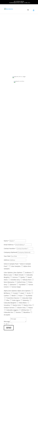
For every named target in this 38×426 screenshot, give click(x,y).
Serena (18, 312)
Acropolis (7, 315)
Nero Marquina (9, 282)
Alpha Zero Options (10, 291)
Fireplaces (7, 381)
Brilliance (7, 293)
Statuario (13, 284)
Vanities (6, 374)
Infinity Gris (25, 310)
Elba (7, 300)
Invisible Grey (15, 280)
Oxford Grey (21, 282)
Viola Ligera (16, 300)
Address (6, 260)
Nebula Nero (27, 280)
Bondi (14, 295)
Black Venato (19, 275)
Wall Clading (8, 378)
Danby (22, 277)
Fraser (20, 295)
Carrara (15, 277)
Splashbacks (8, 370)
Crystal (15, 293)
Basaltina (27, 312)
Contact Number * (10, 248)
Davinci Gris (17, 305)
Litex (5, 390)
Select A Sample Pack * (12, 264)
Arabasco (28, 272)
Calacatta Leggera (12, 310)
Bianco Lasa (8, 275)
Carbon (6, 295)
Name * (6, 241)
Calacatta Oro (8, 312)
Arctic (29, 293)
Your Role (7, 256)
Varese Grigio (16, 287)
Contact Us (10, 144)
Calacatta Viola (27, 298)
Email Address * (9, 245)
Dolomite (26, 300)
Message (7, 321)
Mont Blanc (23, 303)
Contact (6, 403)
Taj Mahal (22, 284)
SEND (8, 327)
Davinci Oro (28, 305)
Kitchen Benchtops (10, 366)
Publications (8, 399)
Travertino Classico (12, 298)
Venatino (7, 305)
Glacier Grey (21, 308)
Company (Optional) (10, 252)
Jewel (22, 293)
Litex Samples (16, 266)
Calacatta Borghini (10, 303)
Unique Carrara (9, 308)
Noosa (30, 308)
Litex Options (8, 272)
